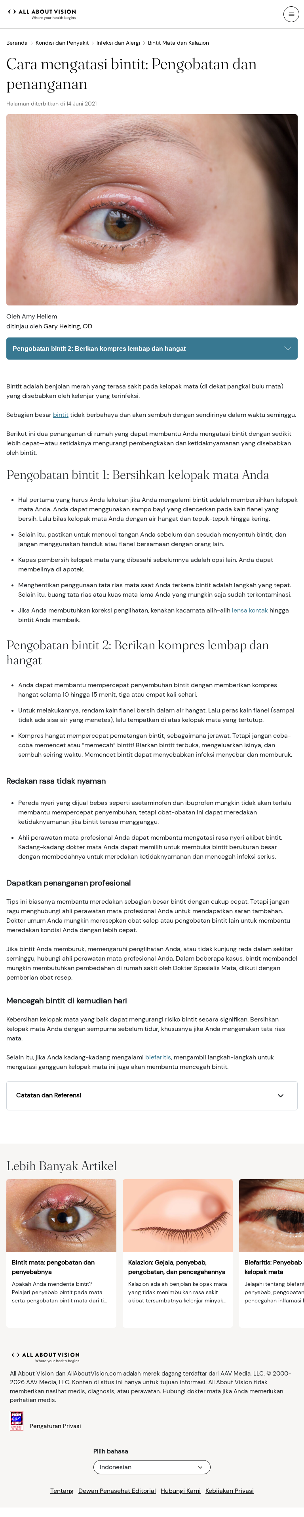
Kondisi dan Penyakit (62, 42)
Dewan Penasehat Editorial (117, 1491)
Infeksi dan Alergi (118, 42)
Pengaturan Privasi (55, 1426)
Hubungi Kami (181, 1491)
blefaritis (158, 1057)
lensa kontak (250, 610)
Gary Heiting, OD (68, 326)
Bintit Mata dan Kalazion (178, 42)
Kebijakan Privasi (229, 1491)
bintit (60, 415)
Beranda (17, 42)
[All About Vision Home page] (42, 13)
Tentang (62, 1491)
